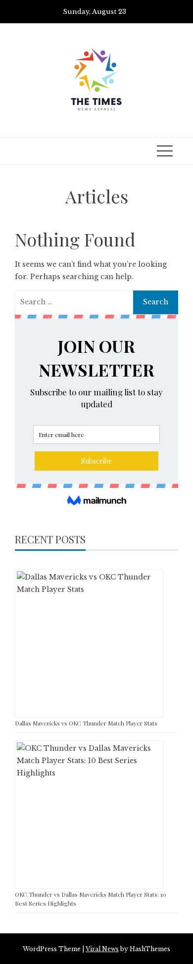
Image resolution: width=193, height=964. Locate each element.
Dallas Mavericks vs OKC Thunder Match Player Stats (86, 723)
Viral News (102, 949)
